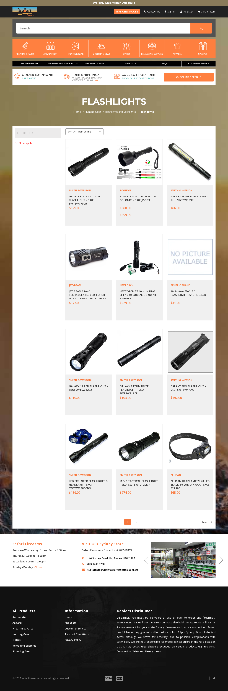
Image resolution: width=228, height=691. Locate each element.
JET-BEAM (75, 285)
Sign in (171, 11)
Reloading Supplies (152, 53)
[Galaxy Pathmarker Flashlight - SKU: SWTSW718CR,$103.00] (139, 352)
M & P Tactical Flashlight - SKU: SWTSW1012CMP (139, 482)
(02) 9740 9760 (96, 564)
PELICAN (175, 475)
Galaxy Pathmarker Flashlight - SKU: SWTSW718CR (134, 389)
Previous (146, 560)
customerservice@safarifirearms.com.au (112, 569)
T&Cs (96, 80)
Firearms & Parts (25, 53)
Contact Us (153, 11)
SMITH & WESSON (80, 190)
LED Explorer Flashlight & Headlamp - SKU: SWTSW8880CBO (88, 484)
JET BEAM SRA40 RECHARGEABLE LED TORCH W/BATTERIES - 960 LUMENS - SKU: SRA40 (88, 294)
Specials (202, 53)
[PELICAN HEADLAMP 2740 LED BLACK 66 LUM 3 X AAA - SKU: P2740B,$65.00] (190, 447)
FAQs (164, 63)
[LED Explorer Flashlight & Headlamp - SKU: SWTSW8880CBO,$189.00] (88, 447)
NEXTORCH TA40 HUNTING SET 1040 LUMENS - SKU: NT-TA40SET (139, 294)
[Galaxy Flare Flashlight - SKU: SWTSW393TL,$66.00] (190, 162)
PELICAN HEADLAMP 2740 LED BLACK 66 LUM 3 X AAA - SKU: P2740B (190, 484)
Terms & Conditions (77, 634)
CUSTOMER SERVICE (198, 63)
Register (188, 11)
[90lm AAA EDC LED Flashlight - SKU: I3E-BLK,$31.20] (190, 257)
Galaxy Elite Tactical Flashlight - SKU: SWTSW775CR (85, 200)
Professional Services (61, 63)
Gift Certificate (127, 11)
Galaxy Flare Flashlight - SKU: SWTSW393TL (189, 198)
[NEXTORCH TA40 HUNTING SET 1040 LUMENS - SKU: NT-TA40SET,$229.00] (139, 257)
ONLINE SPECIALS (189, 77)
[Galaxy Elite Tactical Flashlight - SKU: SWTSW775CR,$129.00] (88, 162)
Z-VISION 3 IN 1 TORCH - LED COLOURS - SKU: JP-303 (138, 198)
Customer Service (75, 628)
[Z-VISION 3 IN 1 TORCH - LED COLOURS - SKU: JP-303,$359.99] (139, 162)
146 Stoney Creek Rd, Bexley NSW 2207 (111, 558)
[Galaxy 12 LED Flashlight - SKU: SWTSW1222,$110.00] (88, 352)
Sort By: (72, 131)
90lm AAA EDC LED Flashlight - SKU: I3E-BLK (188, 293)
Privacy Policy (73, 640)
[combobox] (114, 28)
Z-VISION (125, 190)
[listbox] (90, 132)
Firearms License (95, 63)
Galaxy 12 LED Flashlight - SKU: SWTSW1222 (88, 387)
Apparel (177, 53)
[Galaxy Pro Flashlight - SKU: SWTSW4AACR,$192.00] (190, 352)
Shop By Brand (29, 63)
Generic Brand (180, 285)
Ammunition (50, 53)
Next (205, 522)
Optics (126, 53)
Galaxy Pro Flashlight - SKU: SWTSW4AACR (188, 387)
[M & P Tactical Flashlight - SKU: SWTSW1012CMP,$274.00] (139, 447)
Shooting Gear (101, 53)
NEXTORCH (126, 285)
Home (68, 617)
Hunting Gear (76, 53)
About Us (130, 63)
